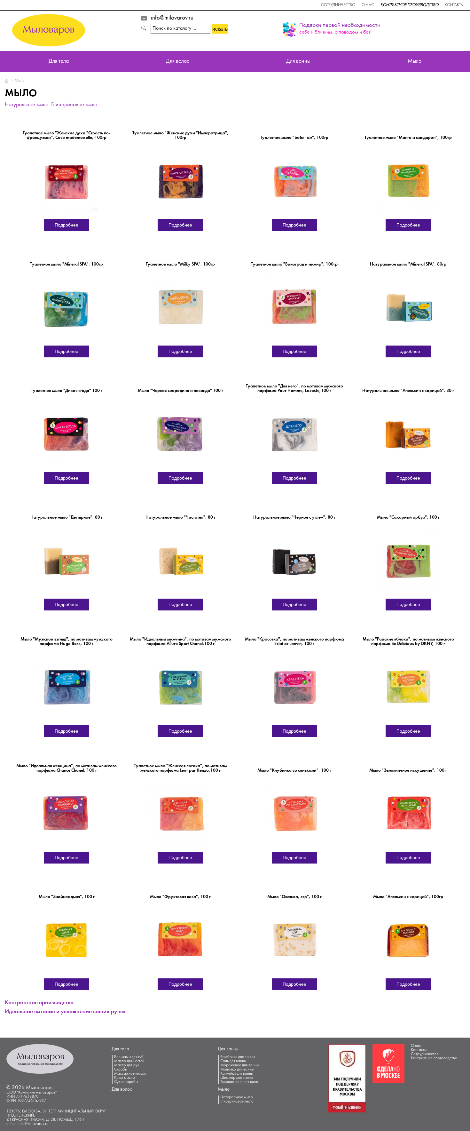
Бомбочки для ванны (237, 1057)
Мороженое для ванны (239, 1065)
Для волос (177, 61)
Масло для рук (126, 1065)
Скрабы (120, 1069)
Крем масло (124, 1078)
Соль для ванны (233, 1061)
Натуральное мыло (26, 105)
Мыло (414, 61)
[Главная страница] (7, 81)
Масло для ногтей (129, 1061)
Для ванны (298, 61)
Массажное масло (130, 1074)
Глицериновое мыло (74, 105)
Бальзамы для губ (129, 1057)
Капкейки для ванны (236, 1074)
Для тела (59, 61)
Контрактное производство (409, 5)
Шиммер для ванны (236, 1078)
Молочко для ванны (237, 1069)
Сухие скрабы (126, 1082)
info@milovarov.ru (172, 18)
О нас (368, 5)
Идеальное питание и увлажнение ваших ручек (65, 1012)
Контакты (454, 5)
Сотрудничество (338, 5)
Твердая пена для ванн (239, 1082)
